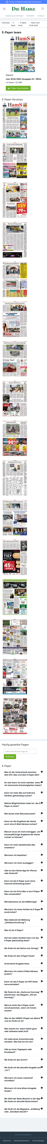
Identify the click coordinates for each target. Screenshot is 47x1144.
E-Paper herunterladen (19, 88)
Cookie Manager (38, 1141)
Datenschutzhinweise (21, 1141)
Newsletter (30, 16)
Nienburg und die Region (15, 16)
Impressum (7, 1141)
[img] (4, 8)
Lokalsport (41, 16)
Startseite (6, 23)
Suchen (10, 757)
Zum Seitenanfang (23, 1135)
